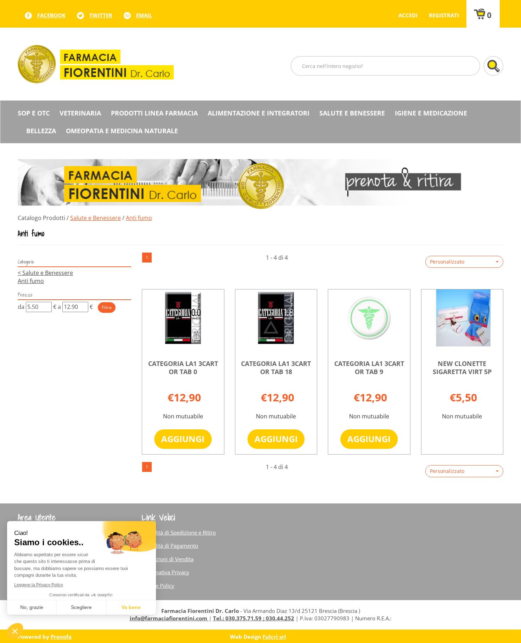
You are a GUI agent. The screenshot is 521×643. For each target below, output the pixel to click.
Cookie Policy (158, 585)
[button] (464, 262)
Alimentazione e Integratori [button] (258, 113)
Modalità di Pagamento (170, 545)
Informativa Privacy (165, 572)
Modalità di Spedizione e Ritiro (179, 532)
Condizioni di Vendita (168, 559)
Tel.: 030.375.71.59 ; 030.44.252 (253, 618)
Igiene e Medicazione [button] (431, 113)
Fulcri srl (274, 636)
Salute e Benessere (95, 218)
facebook (51, 15)
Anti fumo (31, 281)
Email (144, 15)
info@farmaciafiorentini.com (169, 618)
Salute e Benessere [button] (352, 113)
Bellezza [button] (41, 130)
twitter (100, 15)
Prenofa (61, 636)
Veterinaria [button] (80, 113)
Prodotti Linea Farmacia (154, 113)
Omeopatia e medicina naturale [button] (122, 130)
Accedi (408, 15)
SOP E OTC (34, 113)
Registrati (444, 15)
